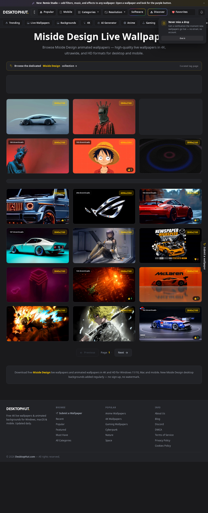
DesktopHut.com (25, 456)
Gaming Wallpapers (116, 424)
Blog (157, 418)
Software (137, 12)
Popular (49, 12)
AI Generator (108, 22)
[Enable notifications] (201, 12)
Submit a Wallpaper (70, 413)
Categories (88, 12)
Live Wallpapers (40, 22)
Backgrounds (68, 22)
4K (88, 22)
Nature (109, 434)
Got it (182, 38)
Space (108, 440)
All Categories (63, 440)
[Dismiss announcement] (204, 3)
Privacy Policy (162, 440)
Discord (159, 424)
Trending (14, 22)
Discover (159, 12)
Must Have (62, 434)
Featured (61, 429)
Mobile (67, 12)
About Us (160, 413)
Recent (60, 418)
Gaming (150, 22)
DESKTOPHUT (17, 408)
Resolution (115, 12)
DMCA (158, 429)
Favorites (183, 12)
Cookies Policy (163, 445)
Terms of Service (164, 434)
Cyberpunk (111, 429)
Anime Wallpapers (115, 413)
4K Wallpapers (113, 418)
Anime (131, 22)
